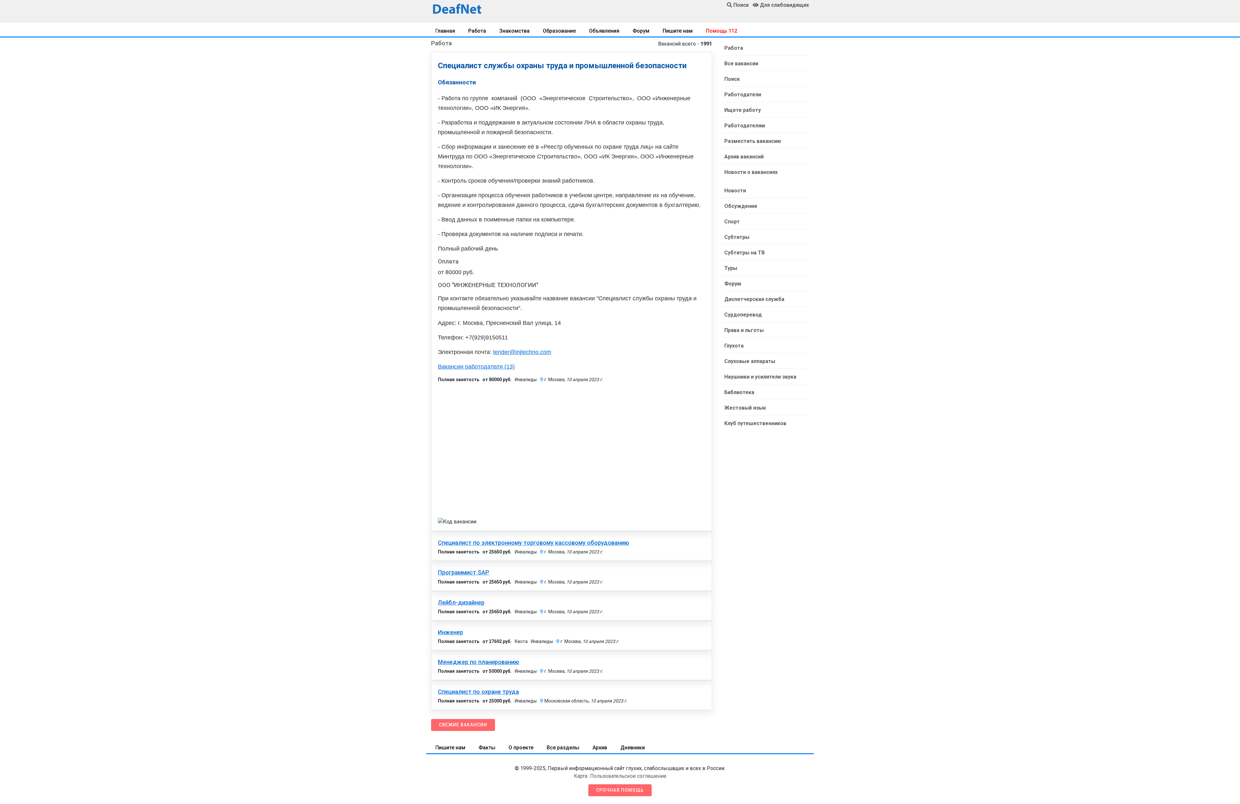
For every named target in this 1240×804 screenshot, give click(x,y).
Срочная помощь (620, 790)
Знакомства (514, 31)
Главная (445, 31)
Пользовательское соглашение (628, 776)
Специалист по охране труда (478, 692)
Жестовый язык (745, 408)
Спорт (732, 222)
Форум (641, 31)
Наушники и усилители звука (760, 377)
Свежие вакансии (463, 724)
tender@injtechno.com (522, 352)
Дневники (632, 748)
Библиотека (739, 392)
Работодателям (744, 126)
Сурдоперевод (743, 315)
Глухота (734, 346)
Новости (735, 191)
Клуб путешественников (755, 423)
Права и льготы (744, 330)
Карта (580, 776)
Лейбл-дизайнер (461, 602)
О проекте (521, 748)
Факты (487, 748)
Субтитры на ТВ (744, 253)
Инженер (450, 632)
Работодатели (742, 94)
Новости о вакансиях (751, 172)
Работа (477, 31)
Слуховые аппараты (749, 361)
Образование (559, 31)
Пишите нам (678, 31)
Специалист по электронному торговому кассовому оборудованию (533, 543)
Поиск (732, 79)
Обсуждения (740, 206)
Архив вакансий (744, 157)
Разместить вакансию (752, 141)
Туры (730, 268)
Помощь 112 (721, 31)
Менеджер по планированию (478, 662)
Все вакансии (741, 63)
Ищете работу (742, 110)
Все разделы (563, 748)
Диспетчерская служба (754, 299)
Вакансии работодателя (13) (476, 366)
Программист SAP (463, 572)
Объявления (604, 31)
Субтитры (736, 237)
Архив (600, 748)
